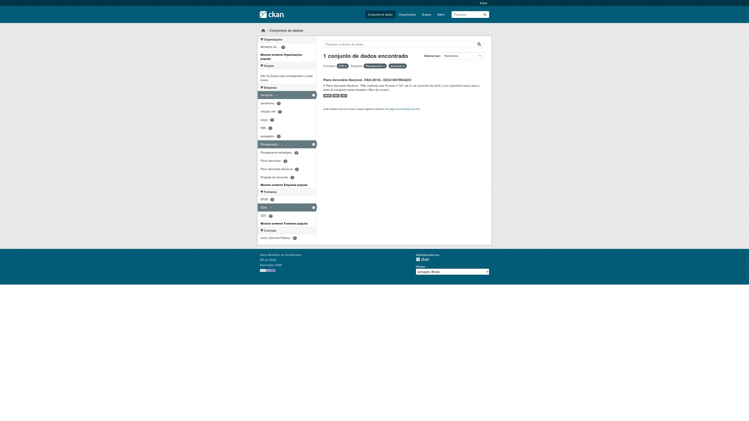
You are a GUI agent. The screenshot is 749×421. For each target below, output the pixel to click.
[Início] (263, 30)
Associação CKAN (271, 265)
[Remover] (346, 66)
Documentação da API (407, 109)
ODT (344, 95)
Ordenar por (432, 56)
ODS (336, 95)
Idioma (420, 266)
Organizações (407, 14)
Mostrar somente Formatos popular (284, 223)
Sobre (441, 14)
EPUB (327, 95)
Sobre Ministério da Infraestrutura (280, 255)
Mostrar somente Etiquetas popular (284, 185)
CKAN (422, 259)
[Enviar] (485, 14)
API (387, 109)
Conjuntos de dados (380, 14)
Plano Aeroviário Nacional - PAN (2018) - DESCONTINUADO (367, 80)
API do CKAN (268, 260)
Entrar (483, 3)
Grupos (426, 14)
